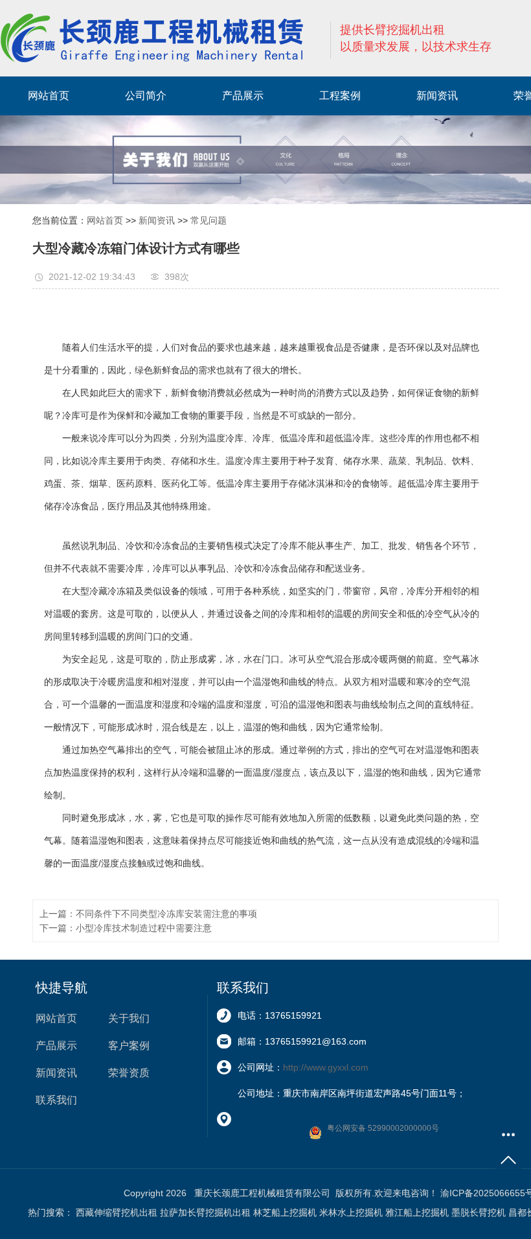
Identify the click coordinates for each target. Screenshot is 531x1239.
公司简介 (145, 95)
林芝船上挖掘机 (285, 1212)
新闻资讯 (437, 95)
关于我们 (129, 1018)
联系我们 (56, 1100)
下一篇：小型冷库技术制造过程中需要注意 (126, 928)
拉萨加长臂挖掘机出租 (205, 1212)
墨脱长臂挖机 (478, 1212)
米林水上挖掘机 (351, 1212)
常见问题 (208, 220)
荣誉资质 (129, 1072)
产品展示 (243, 95)
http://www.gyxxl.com (325, 1067)
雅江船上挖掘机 (417, 1212)
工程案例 (340, 95)
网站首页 (48, 95)
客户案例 (129, 1045)
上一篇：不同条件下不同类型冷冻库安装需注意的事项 (148, 914)
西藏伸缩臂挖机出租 (116, 1212)
